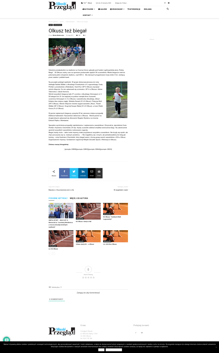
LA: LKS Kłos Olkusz (110, 244)
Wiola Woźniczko (58, 35)
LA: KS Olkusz (53, 249)
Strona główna (53, 22)
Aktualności (52, 217)
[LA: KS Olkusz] (61, 238)
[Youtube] (168, 3)
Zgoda (101, 350)
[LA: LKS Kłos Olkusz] (115, 236)
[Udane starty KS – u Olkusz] (88, 236)
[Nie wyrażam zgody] (216, 347)
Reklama (147, 9)
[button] (167, 9)
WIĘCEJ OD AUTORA (79, 198)
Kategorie (88, 9)
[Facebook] (165, 3)
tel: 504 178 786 (86, 338)
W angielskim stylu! (121, 190)
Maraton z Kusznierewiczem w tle (61, 190)
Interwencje (134, 9)
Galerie (103, 9)
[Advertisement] (88, 153)
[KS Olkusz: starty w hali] (88, 211)
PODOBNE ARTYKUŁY (58, 198)
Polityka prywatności (114, 350)
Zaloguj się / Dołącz (121, 3)
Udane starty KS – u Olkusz (85, 244)
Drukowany (117, 9)
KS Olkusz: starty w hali (83, 221)
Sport (62, 22)
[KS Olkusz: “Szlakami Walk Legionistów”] (115, 209)
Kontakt (86, 15)
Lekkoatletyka (70, 22)
